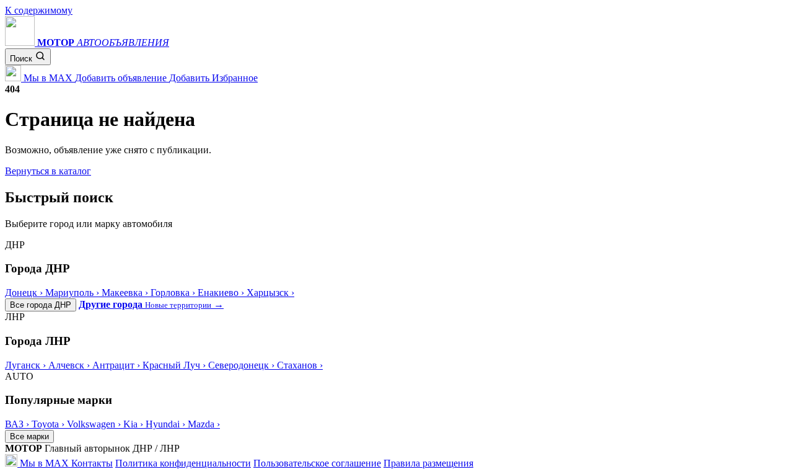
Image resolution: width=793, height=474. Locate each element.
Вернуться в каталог (48, 171)
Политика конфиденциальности (183, 463)
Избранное (235, 78)
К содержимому (38, 10)
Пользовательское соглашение (317, 463)
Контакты (92, 463)
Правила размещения (428, 463)
